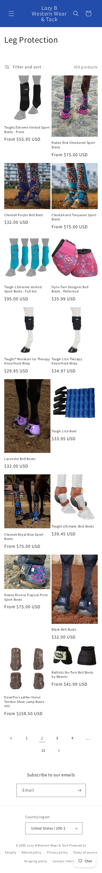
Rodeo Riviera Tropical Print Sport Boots (26, 597)
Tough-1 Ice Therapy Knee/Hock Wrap (67, 361)
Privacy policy (57, 852)
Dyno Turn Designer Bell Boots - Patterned (70, 289)
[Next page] (58, 750)
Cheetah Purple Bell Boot (23, 215)
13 (43, 750)
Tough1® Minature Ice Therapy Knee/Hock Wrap (27, 361)
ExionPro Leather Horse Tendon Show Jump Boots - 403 (25, 701)
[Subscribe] (79, 790)
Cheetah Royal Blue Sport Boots (23, 536)
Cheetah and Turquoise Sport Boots (74, 217)
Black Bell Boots (64, 629)
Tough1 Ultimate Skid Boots (73, 526)
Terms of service (85, 852)
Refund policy (32, 852)
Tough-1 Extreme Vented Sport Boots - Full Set (23, 289)
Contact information (68, 861)
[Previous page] (11, 738)
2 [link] (42, 738)
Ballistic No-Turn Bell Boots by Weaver (73, 674)
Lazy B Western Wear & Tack (47, 845)
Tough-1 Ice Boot (64, 431)
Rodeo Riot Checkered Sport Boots (73, 144)
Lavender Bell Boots (19, 459)
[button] (11, 13)
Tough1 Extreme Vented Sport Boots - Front (27, 129)
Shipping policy (36, 861)
